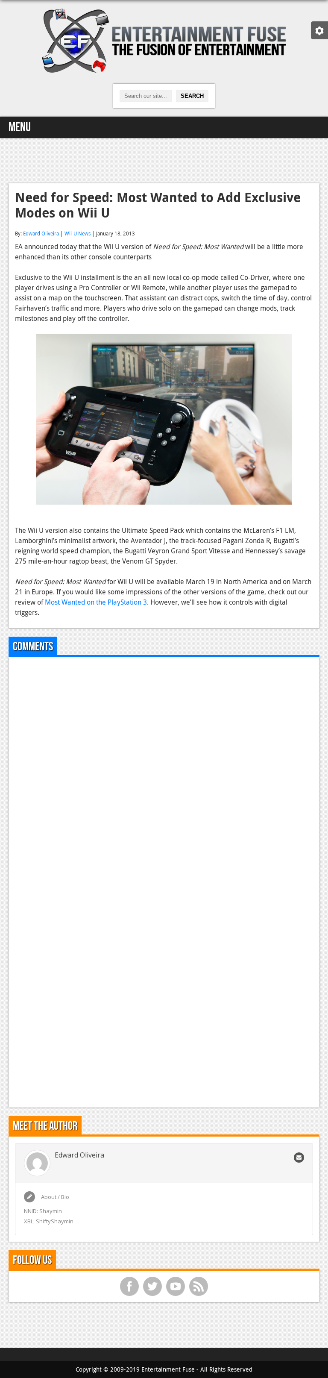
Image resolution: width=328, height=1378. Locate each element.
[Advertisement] (164, 159)
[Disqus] (164, 770)
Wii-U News (77, 233)
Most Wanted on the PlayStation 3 (96, 602)
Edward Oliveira (41, 233)
